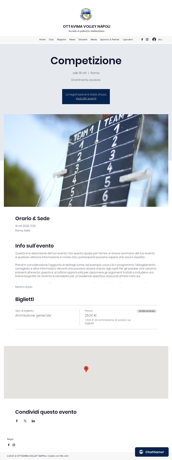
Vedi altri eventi (86, 98)
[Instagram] (147, 39)
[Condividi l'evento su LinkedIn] (33, 421)
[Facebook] (142, 39)
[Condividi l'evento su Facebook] (16, 421)
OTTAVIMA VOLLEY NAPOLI (86, 26)
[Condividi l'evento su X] (25, 421)
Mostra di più (23, 287)
